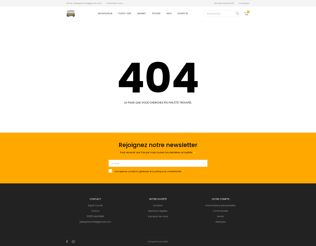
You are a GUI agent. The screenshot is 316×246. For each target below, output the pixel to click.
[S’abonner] (204, 163)
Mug (169, 13)
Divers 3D (183, 13)
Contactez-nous (114, 3)
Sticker (156, 13)
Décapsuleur (105, 13)
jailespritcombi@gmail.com (95, 221)
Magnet (141, 13)
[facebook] (67, 241)
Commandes (220, 211)
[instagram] (73, 241)
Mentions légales (44, 235)
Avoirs (220, 216)
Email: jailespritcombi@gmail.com (84, 3)
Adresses (220, 221)
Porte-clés (124, 13)
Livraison (158, 205)
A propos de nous (158, 216)
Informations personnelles (221, 205)
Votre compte (220, 199)
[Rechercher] (237, 13)
